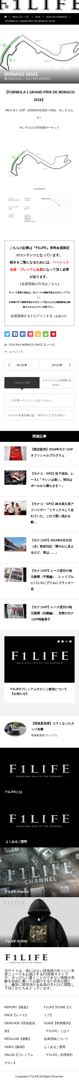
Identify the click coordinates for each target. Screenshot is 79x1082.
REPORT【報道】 (16, 1007)
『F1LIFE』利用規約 (58, 1054)
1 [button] (58, 641)
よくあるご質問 (54, 1047)
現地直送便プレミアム (44, 735)
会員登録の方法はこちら (40, 284)
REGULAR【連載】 (17, 1039)
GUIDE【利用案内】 (58, 1023)
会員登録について (56, 1039)
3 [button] (66, 641)
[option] (39, 669)
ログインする (50, 316)
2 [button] (62, 641)
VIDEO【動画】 (15, 1047)
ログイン (43, 415)
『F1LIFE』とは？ (57, 1031)
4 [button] (70, 641)
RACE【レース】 (45, 344)
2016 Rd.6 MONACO (38, 78)
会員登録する (20, 316)
